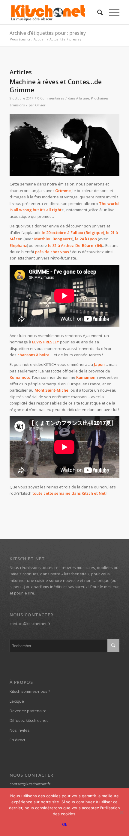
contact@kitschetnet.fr (30, 623)
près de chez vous (51, 251)
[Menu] (111, 12)
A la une (82, 98)
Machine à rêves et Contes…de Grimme (56, 86)
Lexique (17, 701)
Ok (64, 824)
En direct (17, 740)
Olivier (40, 105)
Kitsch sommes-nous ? (30, 691)
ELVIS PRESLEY (45, 342)
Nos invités (20, 730)
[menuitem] (97, 12)
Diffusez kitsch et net (29, 720)
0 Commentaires (51, 98)
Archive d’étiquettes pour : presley (48, 33)
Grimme (63, 190)
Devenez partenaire (28, 710)
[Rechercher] (97, 12)
